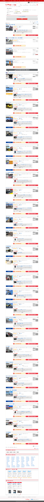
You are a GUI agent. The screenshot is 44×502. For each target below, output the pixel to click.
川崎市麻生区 (8, 461)
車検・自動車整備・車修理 (10, 6)
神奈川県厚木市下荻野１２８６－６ (17, 277)
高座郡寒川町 (22, 464)
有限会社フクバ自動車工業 (9, 362)
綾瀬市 (12, 464)
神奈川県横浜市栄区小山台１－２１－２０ (17, 62)
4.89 (17, 378)
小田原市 (17, 462)
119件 (21, 333)
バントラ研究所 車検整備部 (10, 172)
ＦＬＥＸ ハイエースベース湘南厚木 (11, 317)
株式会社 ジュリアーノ (9, 158)
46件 (20, 304)
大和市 (17, 463)
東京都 (8, 452)
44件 (20, 276)
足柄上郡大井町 (13, 465)
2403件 (21, 118)
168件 (21, 233)
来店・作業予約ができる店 (25, 11)
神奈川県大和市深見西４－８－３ (17, 379)
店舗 (34, 2)
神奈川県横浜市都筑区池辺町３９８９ (17, 134)
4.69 (17, 276)
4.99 (17, 118)
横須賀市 (27, 461)
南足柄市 (8, 464)
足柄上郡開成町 (28, 465)
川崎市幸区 (13, 460)
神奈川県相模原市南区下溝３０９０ (17, 119)
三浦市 (32, 462)
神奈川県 (16, 6)
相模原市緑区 (13, 461)
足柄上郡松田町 (18, 465)
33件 (20, 434)
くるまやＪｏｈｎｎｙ (12, 72)
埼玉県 (14, 452)
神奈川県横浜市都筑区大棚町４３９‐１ (17, 350)
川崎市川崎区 (8, 460)
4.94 (17, 233)
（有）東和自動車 (8, 432)
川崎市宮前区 (32, 460)
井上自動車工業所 (8, 246)
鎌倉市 (7, 462)
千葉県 (18, 452)
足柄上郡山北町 (23, 465)
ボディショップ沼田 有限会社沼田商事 (11, 390)
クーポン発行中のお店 (17, 11)
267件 (21, 319)
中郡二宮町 (32, 464)
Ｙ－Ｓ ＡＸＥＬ (8, 115)
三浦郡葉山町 (17, 464)
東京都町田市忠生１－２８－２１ (17, 435)
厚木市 (12, 463)
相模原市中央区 (18, 461)
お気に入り (32, 2)
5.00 (17, 40)
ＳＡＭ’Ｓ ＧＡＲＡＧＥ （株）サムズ (11, 230)
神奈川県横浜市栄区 (15, 51)
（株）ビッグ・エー (8, 102)
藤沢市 (12, 462)
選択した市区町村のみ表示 (10, 11)
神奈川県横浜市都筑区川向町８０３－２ (17, 334)
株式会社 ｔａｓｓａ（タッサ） (10, 202)
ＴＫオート (7, 331)
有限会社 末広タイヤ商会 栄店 (10, 24)
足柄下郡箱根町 (33, 465)
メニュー (37, 2)
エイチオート (7, 288)
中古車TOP (6, 6)
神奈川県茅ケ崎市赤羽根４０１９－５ (17, 305)
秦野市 (7, 463)
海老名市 (27, 463)
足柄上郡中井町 (8, 465)
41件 (20, 421)
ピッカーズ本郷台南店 (9, 48)
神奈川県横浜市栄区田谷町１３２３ (17, 41)
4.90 (17, 304)
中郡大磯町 (27, 464)
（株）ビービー (8, 216)
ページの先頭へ (36, 448)
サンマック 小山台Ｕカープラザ (10, 59)
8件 (20, 378)
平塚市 (32, 461)
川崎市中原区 (17, 460)
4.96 (17, 421)
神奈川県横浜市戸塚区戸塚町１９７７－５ (17, 234)
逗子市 (27, 462)
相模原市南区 (22, 461)
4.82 (17, 349)
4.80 (17, 248)
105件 (21, 364)
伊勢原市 (22, 463)
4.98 (17, 364)
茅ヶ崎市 (22, 462)
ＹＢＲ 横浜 (7, 346)
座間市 (32, 463)
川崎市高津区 (22, 460)
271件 (21, 349)
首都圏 (14, 6)
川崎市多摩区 (27, 460)
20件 (20, 248)
